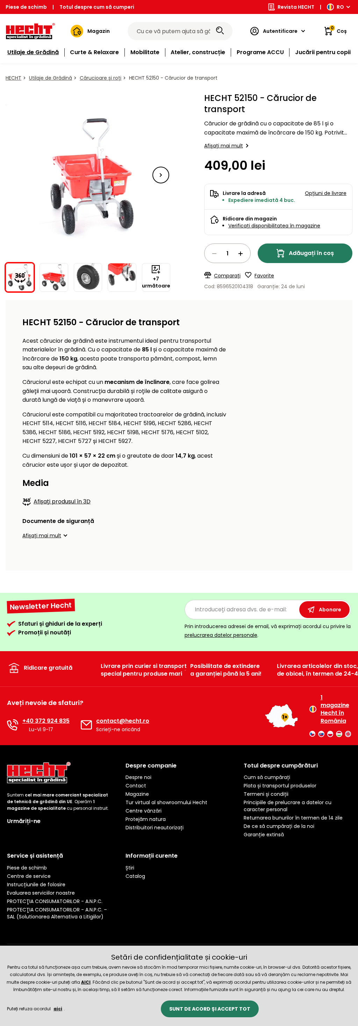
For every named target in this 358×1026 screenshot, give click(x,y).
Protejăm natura (146, 819)
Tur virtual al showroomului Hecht (166, 802)
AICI (86, 982)
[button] (160, 175)
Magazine (137, 794)
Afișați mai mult (223, 145)
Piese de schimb (26, 6)
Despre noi (138, 777)
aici (57, 1009)
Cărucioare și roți (100, 77)
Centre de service (29, 876)
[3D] (88, 175)
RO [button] (340, 6)
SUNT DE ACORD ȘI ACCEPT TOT (209, 1008)
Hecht (13, 77)
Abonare (330, 609)
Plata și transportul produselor (280, 785)
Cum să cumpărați (267, 777)
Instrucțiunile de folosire (36, 884)
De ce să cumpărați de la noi (279, 826)
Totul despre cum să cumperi (96, 6)
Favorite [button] (264, 275)
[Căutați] (220, 31)
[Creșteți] (241, 254)
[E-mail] (86, 724)
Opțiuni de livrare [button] (325, 193)
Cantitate (227, 253)
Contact (136, 785)
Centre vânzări (144, 810)
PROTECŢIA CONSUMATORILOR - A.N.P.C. (54, 901)
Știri (130, 867)
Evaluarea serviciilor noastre (41, 892)
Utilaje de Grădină (50, 77)
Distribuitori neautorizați (155, 827)
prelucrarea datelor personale (221, 635)
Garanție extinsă (264, 834)
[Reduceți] (214, 254)
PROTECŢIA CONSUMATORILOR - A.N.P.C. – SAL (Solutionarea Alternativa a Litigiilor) (57, 913)
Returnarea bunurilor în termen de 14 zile (293, 817)
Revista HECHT (296, 6)
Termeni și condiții (266, 794)
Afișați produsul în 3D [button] (62, 501)
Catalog (135, 876)
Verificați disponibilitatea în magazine (274, 225)
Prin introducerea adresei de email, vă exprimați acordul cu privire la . (268, 631)
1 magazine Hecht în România (335, 709)
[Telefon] (12, 724)
